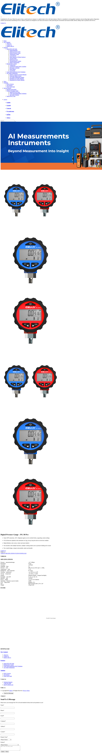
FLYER (17, 553)
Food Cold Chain (11, 86)
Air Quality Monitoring (12, 73)
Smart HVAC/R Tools (12, 49)
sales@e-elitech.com (8, 684)
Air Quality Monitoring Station (17, 77)
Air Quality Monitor (14, 95)
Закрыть (3, 696)
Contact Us (9, 45)
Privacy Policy (26, 690)
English (8, 102)
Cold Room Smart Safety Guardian (18, 66)
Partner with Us (10, 46)
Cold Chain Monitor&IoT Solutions (18, 93)
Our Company (7, 42)
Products (6, 47)
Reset (7, 751)
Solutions (6, 82)
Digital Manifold (13, 50)
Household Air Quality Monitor (17, 80)
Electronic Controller (14, 68)
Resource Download (11, 89)
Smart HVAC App (11, 96)
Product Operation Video (12, 90)
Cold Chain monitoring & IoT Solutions (16, 72)
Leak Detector (13, 55)
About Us (9, 43)
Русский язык (10, 111)
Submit (2, 751)
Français (9, 108)
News (5, 81)
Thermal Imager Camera (15, 61)
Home (5, 40)
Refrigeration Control (12, 63)
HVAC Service (10, 84)
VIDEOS (3, 553)
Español (9, 105)
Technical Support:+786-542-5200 (8, 682)
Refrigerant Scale (14, 59)
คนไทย (8, 114)
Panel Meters (13, 69)
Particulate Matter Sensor (15, 76)
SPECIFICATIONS (10, 553)
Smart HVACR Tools (15, 92)
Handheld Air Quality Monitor (17, 78)
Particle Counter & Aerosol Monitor (18, 74)
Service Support (7, 88)
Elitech (11, 690)
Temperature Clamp (14, 54)
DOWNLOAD (22, 553)
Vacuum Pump (13, 58)
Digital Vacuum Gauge (15, 51)
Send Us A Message (8, 693)
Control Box (12, 65)
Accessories (12, 70)
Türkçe (8, 117)
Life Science (9, 85)
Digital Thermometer (14, 62)
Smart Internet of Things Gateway (18, 57)
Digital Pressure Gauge (15, 53)
